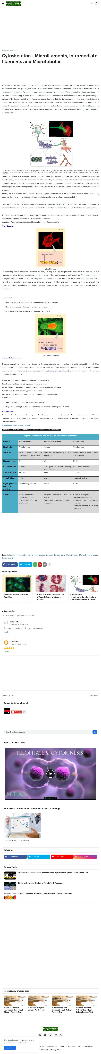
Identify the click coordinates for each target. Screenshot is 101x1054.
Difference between (67, 1047)
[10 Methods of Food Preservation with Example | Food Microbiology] (10, 896)
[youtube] (40, 1035)
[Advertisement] (51, 28)
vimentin (10, 558)
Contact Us (88, 1047)
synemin (94, 555)
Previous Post (8, 695)
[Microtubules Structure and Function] (17, 583)
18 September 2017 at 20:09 (19, 624)
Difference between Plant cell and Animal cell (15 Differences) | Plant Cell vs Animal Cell (53, 873)
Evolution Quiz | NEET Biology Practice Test (36, 1009)
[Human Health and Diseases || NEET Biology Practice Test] (62, 1001)
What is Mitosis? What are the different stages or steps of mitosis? (50, 596)
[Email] (45, 564)
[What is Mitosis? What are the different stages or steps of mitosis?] (50, 583)
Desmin (31, 555)
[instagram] (56, 1035)
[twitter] (50, 1035)
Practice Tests (51, 1047)
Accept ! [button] (10, 1048)
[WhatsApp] (35, 564)
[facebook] (45, 1035)
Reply (6, 632)
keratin (57, 555)
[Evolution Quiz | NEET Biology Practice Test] (38, 1001)
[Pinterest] (40, 564)
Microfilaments (72, 555)
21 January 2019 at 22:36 (18, 644)
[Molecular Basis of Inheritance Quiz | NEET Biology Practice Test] (14, 1001)
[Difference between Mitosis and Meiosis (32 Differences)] (10, 886)
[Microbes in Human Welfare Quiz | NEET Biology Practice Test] (86, 1001)
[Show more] (49, 564)
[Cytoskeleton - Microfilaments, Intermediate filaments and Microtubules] (83, 583)
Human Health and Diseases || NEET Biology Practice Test (62, 1010)
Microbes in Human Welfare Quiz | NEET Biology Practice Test (84, 1010)
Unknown (14, 641)
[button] (3, 3)
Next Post (94, 695)
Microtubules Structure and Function (16, 426)
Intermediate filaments (44, 555)
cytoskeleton (22, 555)
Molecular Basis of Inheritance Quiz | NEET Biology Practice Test (13, 1010)
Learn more (22, 1043)
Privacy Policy (55, 1050)
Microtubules (84, 555)
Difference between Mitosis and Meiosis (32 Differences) (40, 883)
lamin (63, 555)
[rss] (61, 1035)
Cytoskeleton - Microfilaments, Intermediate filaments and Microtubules (83, 596)
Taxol (4, 558)
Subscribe (44, 1050)
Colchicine (12, 50)
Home (4, 50)
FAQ (79, 1047)
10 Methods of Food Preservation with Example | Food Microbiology (45, 893)
